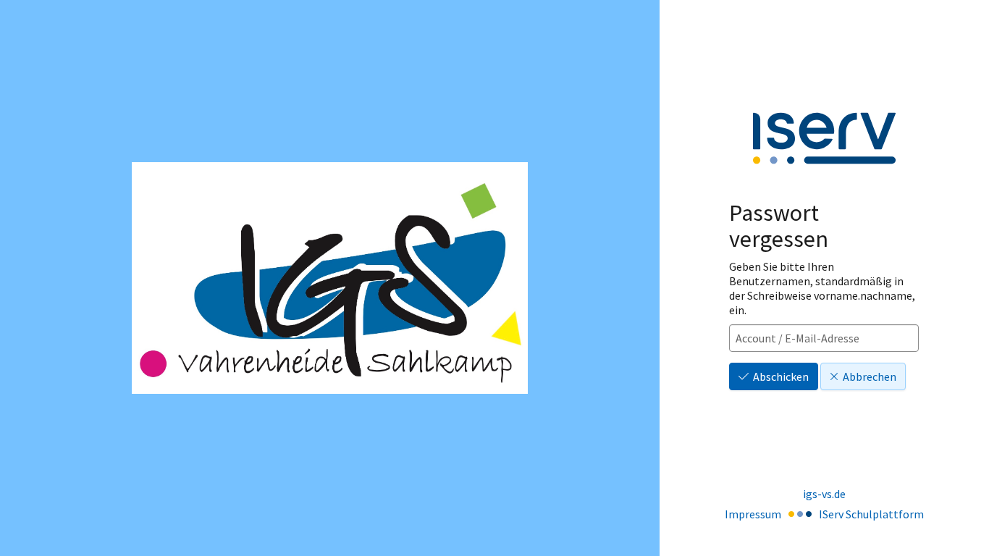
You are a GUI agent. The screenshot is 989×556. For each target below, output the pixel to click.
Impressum (753, 514)
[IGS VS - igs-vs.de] (329, 278)
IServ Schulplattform (871, 514)
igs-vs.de (824, 493)
